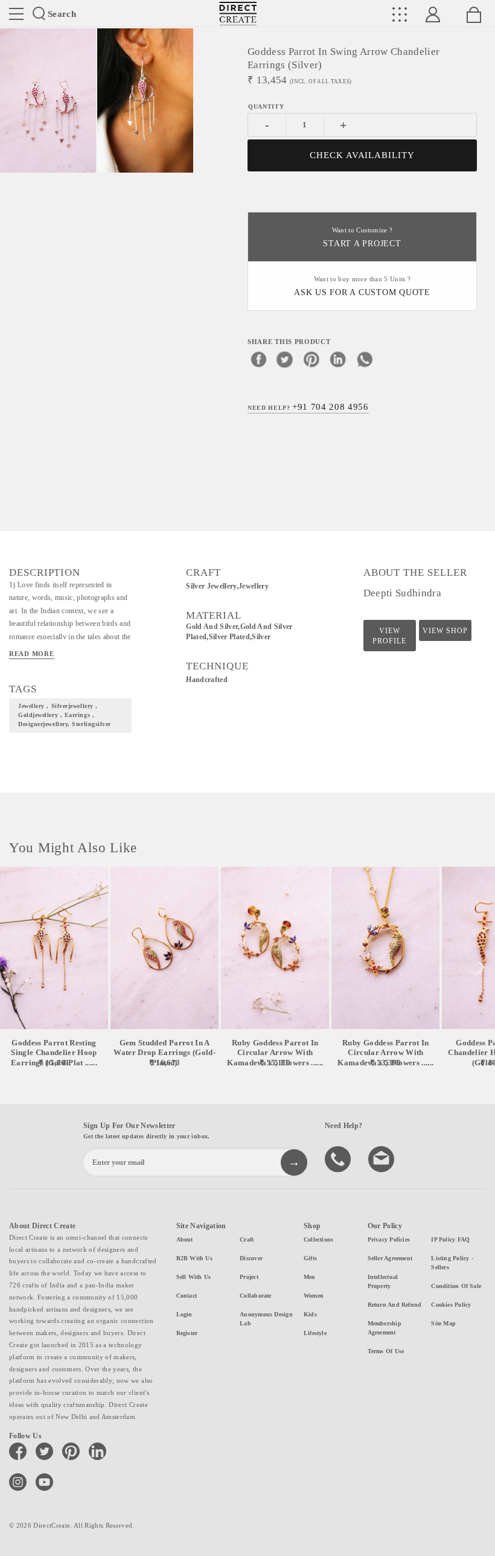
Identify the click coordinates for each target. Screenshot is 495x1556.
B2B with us (194, 1258)
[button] (481, 967)
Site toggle (16, 14)
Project (249, 1277)
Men (310, 1277)
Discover (251, 1258)
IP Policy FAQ (450, 1239)
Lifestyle (315, 1333)
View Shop (445, 630)
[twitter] (285, 359)
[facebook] (258, 359)
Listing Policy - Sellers (452, 1263)
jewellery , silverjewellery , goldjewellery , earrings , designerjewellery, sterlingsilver (64, 715)
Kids (310, 1314)
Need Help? (308, 407)
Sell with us (193, 1277)
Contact (186, 1295)
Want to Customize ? (362, 237)
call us (339, 1158)
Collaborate (255, 1295)
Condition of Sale (456, 1286)
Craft (247, 1239)
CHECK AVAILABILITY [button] (362, 155)
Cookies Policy (451, 1304)
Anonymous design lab (266, 1319)
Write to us (382, 1158)
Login (184, 1314)
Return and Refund (395, 1304)
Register (187, 1333)
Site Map (443, 1323)
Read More (31, 653)
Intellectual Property (383, 1281)
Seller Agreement (390, 1258)
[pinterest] (311, 359)
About (184, 1239)
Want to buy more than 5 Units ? (362, 286)
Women (314, 1295)
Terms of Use (386, 1351)
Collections (318, 1239)
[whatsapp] (364, 359)
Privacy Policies (389, 1239)
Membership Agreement (384, 1328)
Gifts (310, 1258)
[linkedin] (338, 359)
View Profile (389, 636)
